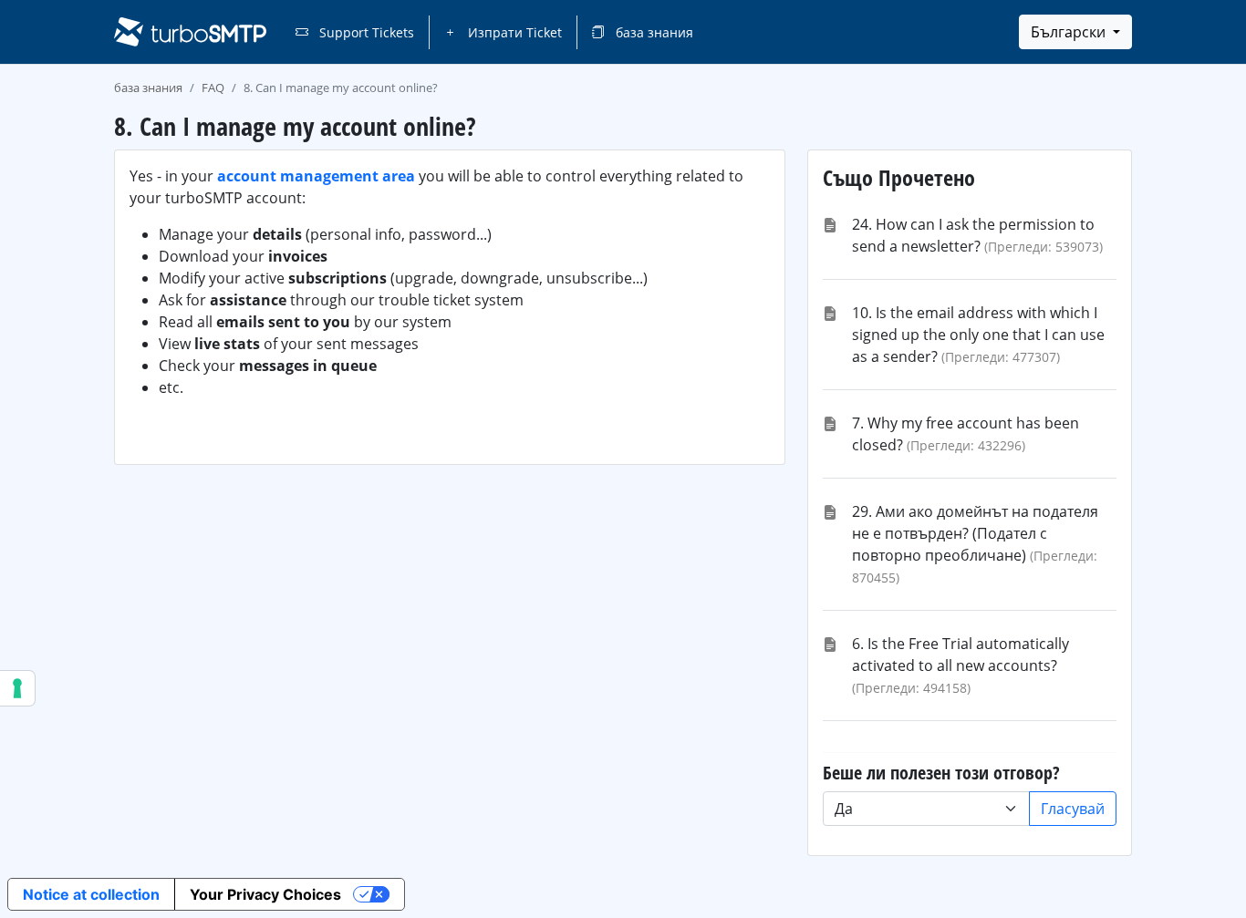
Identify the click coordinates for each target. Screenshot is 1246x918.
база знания (652, 32)
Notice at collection (91, 894)
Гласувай (1073, 809)
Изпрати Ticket (513, 32)
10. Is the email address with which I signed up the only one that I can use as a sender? (978, 334)
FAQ (213, 87)
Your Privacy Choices (265, 894)
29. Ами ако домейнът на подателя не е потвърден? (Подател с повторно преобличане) (975, 533)
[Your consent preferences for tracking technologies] (17, 688)
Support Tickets (365, 32)
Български (1070, 32)
